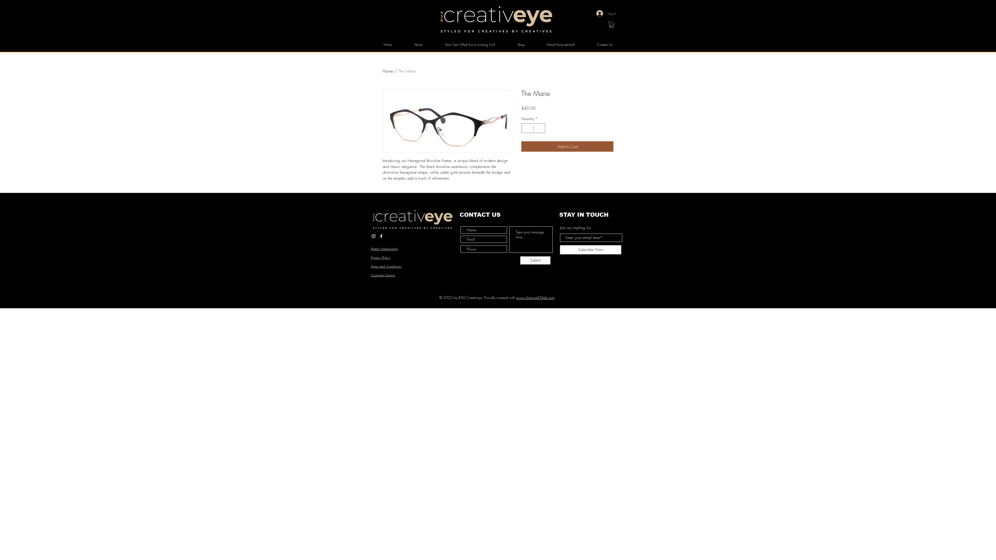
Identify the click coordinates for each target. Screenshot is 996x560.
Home (388, 71)
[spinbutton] (533, 128)
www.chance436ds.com (535, 297)
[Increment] (541, 128)
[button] (611, 24)
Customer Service (383, 275)
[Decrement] (525, 128)
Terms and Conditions (386, 266)
